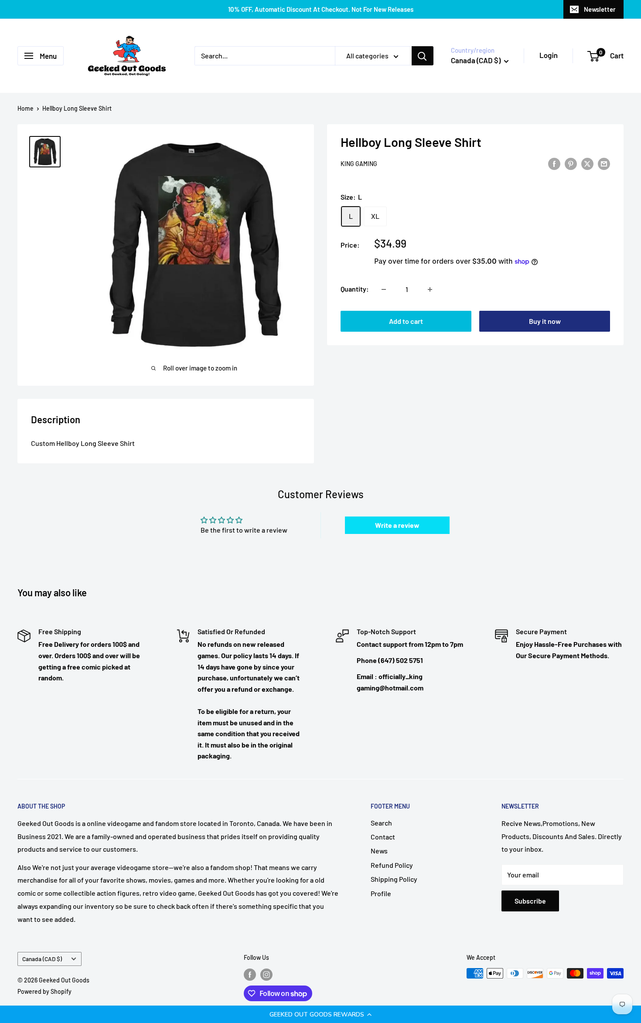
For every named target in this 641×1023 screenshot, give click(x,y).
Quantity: (355, 289)
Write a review (397, 525)
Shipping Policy (394, 879)
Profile (381, 893)
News (379, 850)
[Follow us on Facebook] (250, 974)
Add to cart (406, 321)
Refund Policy (392, 865)
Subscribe (530, 901)
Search (381, 823)
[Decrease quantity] (384, 289)
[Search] (422, 55)
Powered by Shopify (44, 991)
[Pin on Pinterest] (571, 163)
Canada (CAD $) (42, 958)
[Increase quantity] (430, 289)
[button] (320, 1014)
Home (25, 108)
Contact (383, 837)
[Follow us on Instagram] (266, 974)
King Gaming (359, 164)
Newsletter (600, 9)
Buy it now (545, 321)
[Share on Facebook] (554, 163)
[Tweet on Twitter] (587, 163)
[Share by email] (604, 163)
